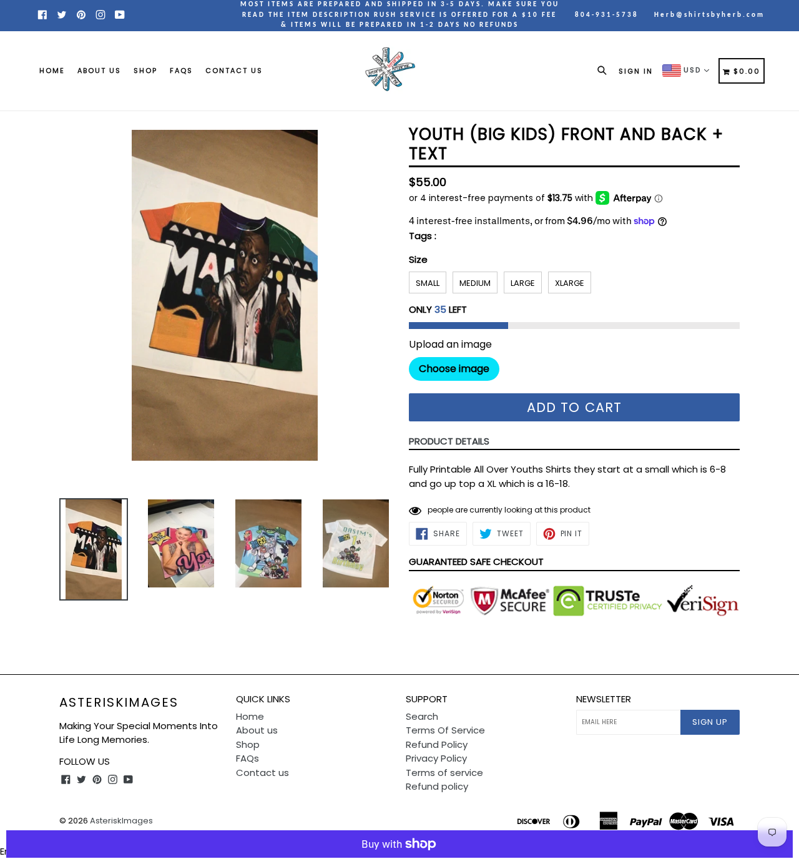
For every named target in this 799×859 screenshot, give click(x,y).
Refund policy (437, 786)
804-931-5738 (607, 15)
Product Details (449, 441)
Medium (475, 283)
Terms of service (444, 772)
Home (52, 71)
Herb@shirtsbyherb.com (709, 15)
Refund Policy (437, 744)
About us (99, 71)
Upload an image (450, 344)
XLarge (569, 283)
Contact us (234, 71)
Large (523, 283)
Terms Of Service (445, 730)
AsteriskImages (119, 702)
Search (422, 716)
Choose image (454, 368)
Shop (145, 71)
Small (427, 283)
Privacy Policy (436, 758)
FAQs (181, 71)
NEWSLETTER (603, 699)
